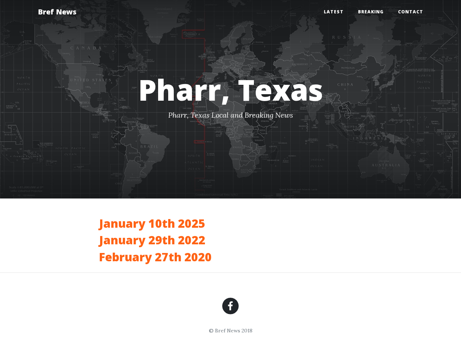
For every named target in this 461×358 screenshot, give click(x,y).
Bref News (57, 12)
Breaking (371, 12)
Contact (410, 12)
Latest (334, 12)
